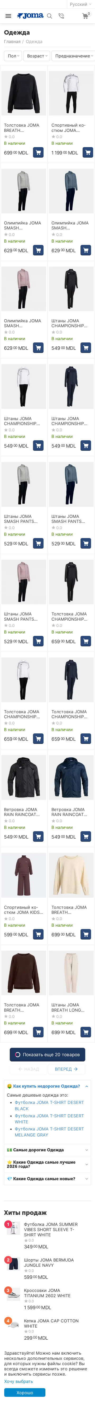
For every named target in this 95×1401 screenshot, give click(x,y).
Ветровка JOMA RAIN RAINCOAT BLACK (20, 812)
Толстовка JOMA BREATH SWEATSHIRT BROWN (21, 1007)
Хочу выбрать (18, 1381)
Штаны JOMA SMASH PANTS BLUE (66, 519)
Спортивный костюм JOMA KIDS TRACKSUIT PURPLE (22, 910)
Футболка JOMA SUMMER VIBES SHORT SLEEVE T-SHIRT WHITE (51, 1229)
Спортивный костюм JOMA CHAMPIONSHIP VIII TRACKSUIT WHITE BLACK (68, 128)
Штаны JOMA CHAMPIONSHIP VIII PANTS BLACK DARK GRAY (69, 323)
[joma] (30, 15)
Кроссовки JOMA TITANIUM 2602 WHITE (47, 1293)
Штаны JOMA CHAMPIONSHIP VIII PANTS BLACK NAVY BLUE (69, 421)
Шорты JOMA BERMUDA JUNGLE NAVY (49, 1262)
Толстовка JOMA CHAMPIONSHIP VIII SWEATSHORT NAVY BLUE (69, 714)
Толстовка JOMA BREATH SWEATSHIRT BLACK (21, 128)
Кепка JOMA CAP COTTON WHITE (51, 1323)
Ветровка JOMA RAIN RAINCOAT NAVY (68, 812)
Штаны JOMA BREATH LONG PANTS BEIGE (66, 1007)
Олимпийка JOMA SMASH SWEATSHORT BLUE (70, 225)
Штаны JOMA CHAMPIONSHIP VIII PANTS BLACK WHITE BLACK (22, 421)
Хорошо (25, 1392)
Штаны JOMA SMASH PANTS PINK (19, 616)
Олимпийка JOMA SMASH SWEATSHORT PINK (24, 323)
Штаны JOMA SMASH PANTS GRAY (19, 519)
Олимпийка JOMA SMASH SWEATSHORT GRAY (22, 225)
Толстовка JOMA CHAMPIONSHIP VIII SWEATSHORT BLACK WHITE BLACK (22, 714)
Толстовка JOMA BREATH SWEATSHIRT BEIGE (69, 910)
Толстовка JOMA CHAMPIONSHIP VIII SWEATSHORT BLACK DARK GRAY (70, 616)
